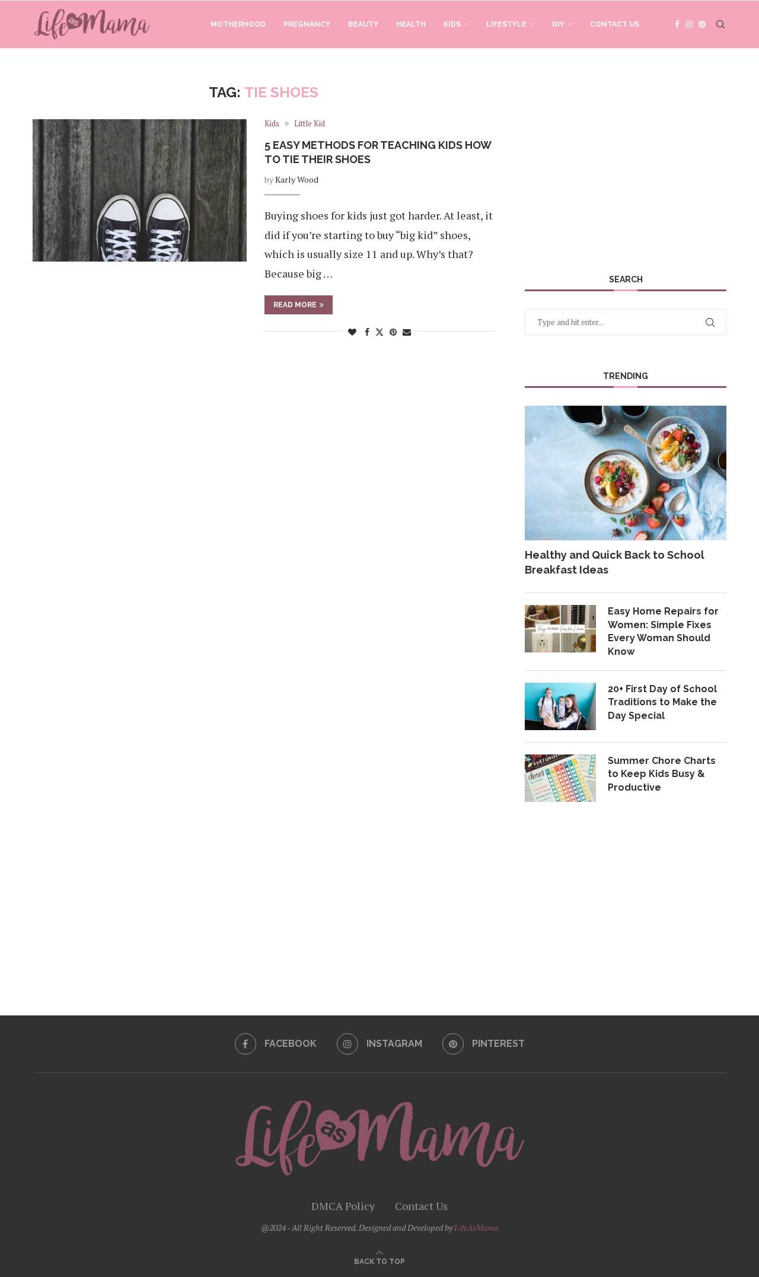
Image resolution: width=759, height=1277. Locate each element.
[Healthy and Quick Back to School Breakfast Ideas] (625, 473)
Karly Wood (296, 179)
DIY (558, 24)
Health (411, 24)
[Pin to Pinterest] (393, 331)
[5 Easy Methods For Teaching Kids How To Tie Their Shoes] (140, 190)
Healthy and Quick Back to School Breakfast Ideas (614, 562)
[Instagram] (689, 24)
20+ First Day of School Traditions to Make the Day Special (662, 702)
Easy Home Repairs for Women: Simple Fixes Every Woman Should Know (663, 631)
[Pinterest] (702, 24)
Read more (295, 305)
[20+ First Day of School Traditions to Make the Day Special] (560, 706)
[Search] (720, 24)
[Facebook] (677, 24)
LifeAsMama (476, 1227)
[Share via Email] (407, 331)
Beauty (363, 24)
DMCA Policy (343, 1206)
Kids (452, 24)
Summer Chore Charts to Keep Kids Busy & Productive (662, 774)
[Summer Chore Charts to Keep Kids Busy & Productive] (560, 778)
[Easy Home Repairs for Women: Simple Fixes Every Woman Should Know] (560, 628)
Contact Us (614, 24)
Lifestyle (506, 24)
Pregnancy (306, 24)
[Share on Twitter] (379, 331)
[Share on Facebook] (367, 331)
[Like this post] (352, 331)
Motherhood (238, 24)
